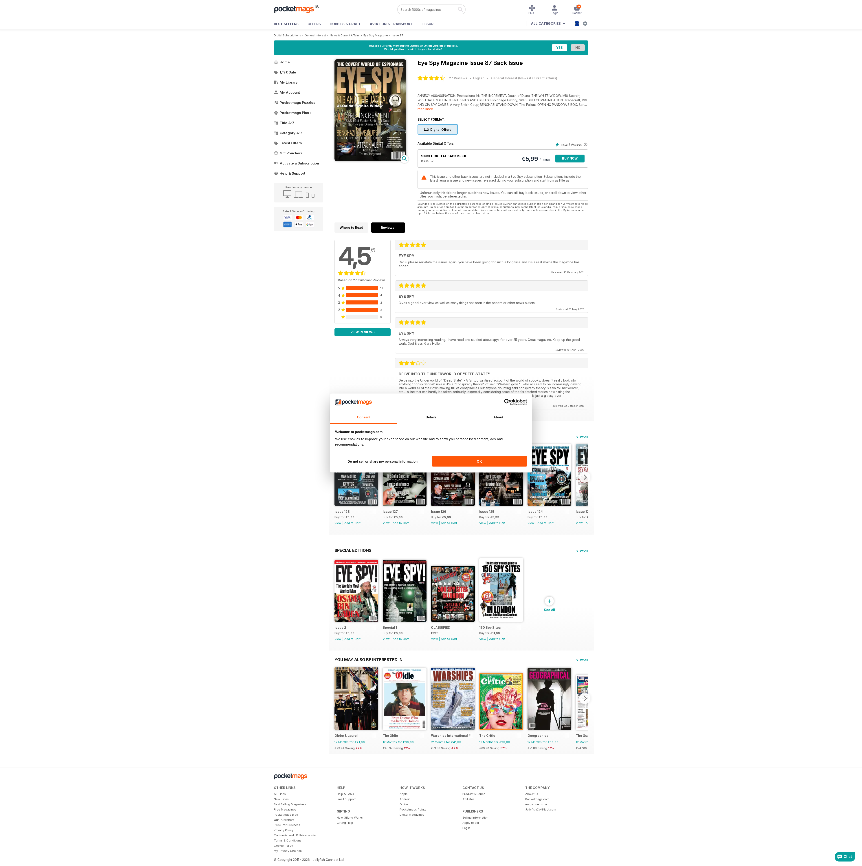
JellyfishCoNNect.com (540, 809)
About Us (531, 794)
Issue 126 (438, 511)
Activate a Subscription (299, 163)
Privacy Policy (283, 830)
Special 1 (390, 627)
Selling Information (475, 817)
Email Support (346, 799)
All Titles (280, 794)
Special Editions (353, 550)
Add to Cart (352, 523)
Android (405, 799)
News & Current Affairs (345, 35)
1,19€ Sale (288, 72)
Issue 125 (486, 511)
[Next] (584, 477)
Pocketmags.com (537, 799)
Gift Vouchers (291, 153)
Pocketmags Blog (286, 814)
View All (582, 436)
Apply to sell (470, 822)
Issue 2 (340, 627)
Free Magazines (285, 809)
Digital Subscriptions (287, 35)
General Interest (315, 35)
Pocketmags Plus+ (295, 113)
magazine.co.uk (536, 804)
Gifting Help (345, 822)
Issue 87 (397, 35)
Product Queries (473, 794)
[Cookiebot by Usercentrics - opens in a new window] (507, 402)
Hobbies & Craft (345, 24)
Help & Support (292, 173)
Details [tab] (431, 417)
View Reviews (362, 332)
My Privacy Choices (288, 851)
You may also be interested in (368, 659)
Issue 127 (390, 511)
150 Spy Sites (490, 627)
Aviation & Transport (391, 24)
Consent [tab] (363, 417)
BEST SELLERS (286, 24)
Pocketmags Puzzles (297, 102)
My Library (289, 82)
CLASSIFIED (440, 627)
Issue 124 (535, 511)
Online (404, 804)
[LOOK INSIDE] (370, 160)
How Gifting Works (350, 817)
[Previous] (337, 477)
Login (466, 828)
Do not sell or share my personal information (382, 461)
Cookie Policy (283, 845)
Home (285, 62)
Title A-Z (287, 123)
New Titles (281, 799)
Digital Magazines (412, 814)
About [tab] (498, 417)
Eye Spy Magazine (375, 35)
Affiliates (468, 799)
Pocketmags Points (413, 809)
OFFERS (314, 24)
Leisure (428, 24)
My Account (290, 92)
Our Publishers (284, 820)
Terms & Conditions (287, 840)
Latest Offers (291, 143)
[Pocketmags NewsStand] (296, 8)
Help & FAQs (345, 794)
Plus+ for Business (287, 825)
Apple (404, 794)
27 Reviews (458, 78)
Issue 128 (342, 511)
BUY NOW (570, 158)
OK (479, 461)
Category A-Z (291, 133)
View (337, 523)
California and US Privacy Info (295, 835)
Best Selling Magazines (290, 804)
